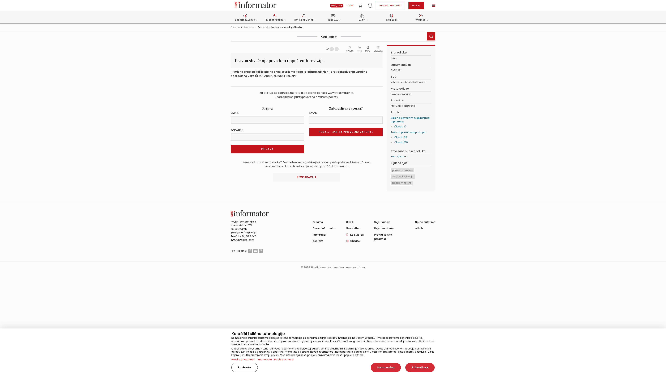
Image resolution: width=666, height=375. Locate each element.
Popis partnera (283, 359)
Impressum (265, 359)
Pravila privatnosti (243, 359)
